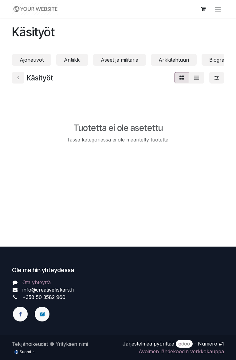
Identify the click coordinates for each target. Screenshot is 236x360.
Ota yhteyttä (36, 282)
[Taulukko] (181, 78)
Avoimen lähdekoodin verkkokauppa (181, 351)
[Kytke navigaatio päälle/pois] (218, 8)
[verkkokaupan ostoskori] (203, 9)
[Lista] (196, 78)
